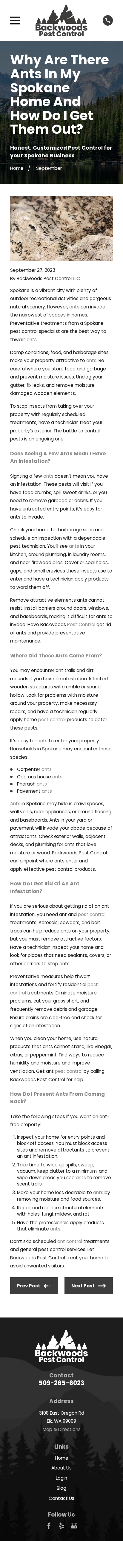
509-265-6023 (61, 1383)
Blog (61, 1488)
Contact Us (61, 1498)
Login (61, 1478)
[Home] (61, 20)
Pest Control (81, 624)
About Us (61, 1468)
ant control (69, 1241)
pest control (52, 719)
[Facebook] (49, 1526)
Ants (15, 803)
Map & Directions (62, 1429)
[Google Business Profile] (74, 1526)
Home (61, 1458)
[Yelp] (61, 1526)
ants (74, 307)
